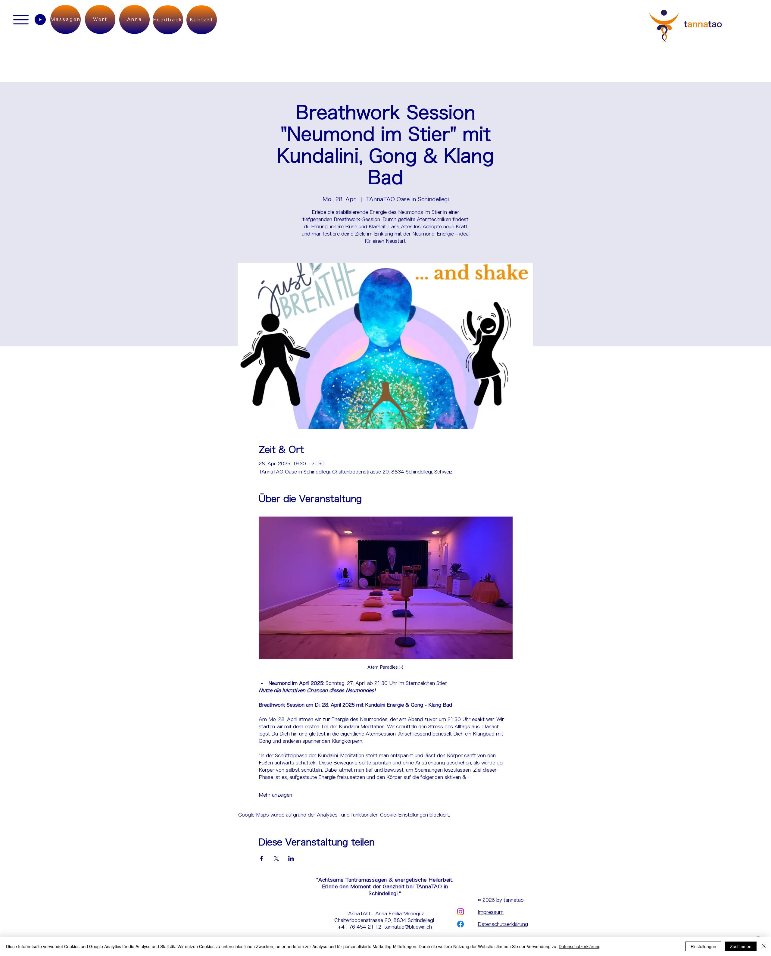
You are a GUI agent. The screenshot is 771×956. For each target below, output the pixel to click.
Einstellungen (703, 946)
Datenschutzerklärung (503, 924)
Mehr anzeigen (275, 794)
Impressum (491, 912)
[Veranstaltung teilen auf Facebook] (261, 858)
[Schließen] (763, 946)
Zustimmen (740, 946)
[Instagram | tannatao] (460, 911)
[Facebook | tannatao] (460, 924)
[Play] (40, 20)
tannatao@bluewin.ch (408, 926)
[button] (21, 19)
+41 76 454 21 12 (361, 926)
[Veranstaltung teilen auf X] (276, 858)
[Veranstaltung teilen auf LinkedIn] (291, 858)
